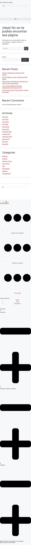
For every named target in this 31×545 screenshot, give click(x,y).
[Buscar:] (13, 48)
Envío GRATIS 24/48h (6, 2)
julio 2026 (5, 117)
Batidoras (5, 156)
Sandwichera (6, 168)
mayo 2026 (5, 122)
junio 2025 (5, 144)
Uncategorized (6, 173)
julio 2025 (5, 141)
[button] (15, 19)
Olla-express (6, 163)
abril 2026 (5, 124)
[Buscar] (26, 48)
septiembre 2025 (7, 136)
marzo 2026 (5, 127)
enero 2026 (5, 129)
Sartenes (4, 171)
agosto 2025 (5, 139)
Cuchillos (4, 159)
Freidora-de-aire (7, 161)
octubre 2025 (6, 134)
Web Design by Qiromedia (7, 542)
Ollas (3, 166)
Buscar (4, 57)
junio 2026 (5, 119)
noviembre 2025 (7, 132)
